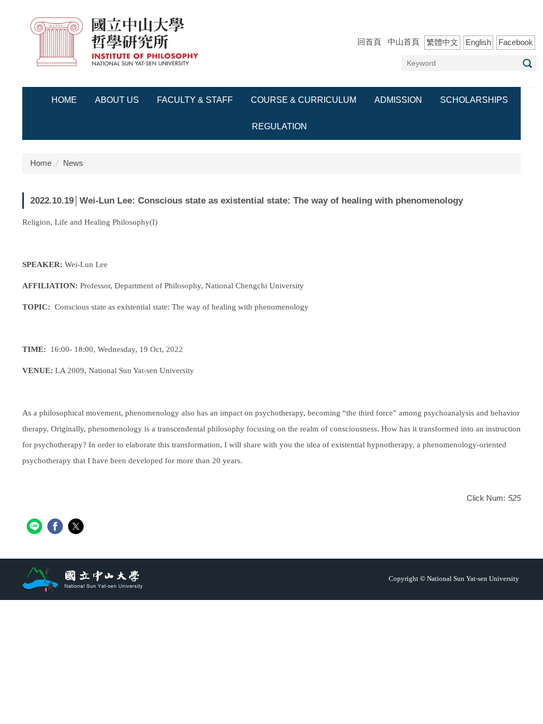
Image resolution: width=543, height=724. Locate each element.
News (73, 162)
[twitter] (77, 527)
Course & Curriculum (303, 99)
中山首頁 (403, 41)
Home (64, 99)
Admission (398, 99)
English (478, 42)
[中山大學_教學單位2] (115, 42)
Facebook (515, 42)
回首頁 (369, 41)
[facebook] (56, 527)
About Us (117, 99)
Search (527, 63)
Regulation (279, 126)
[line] (36, 527)
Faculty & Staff (195, 99)
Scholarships (474, 99)
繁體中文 (442, 42)
